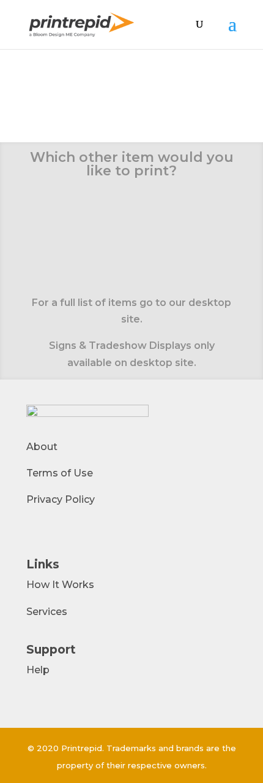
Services (46, 611)
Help (38, 670)
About (41, 447)
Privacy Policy (60, 499)
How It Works (60, 584)
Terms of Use (59, 473)
